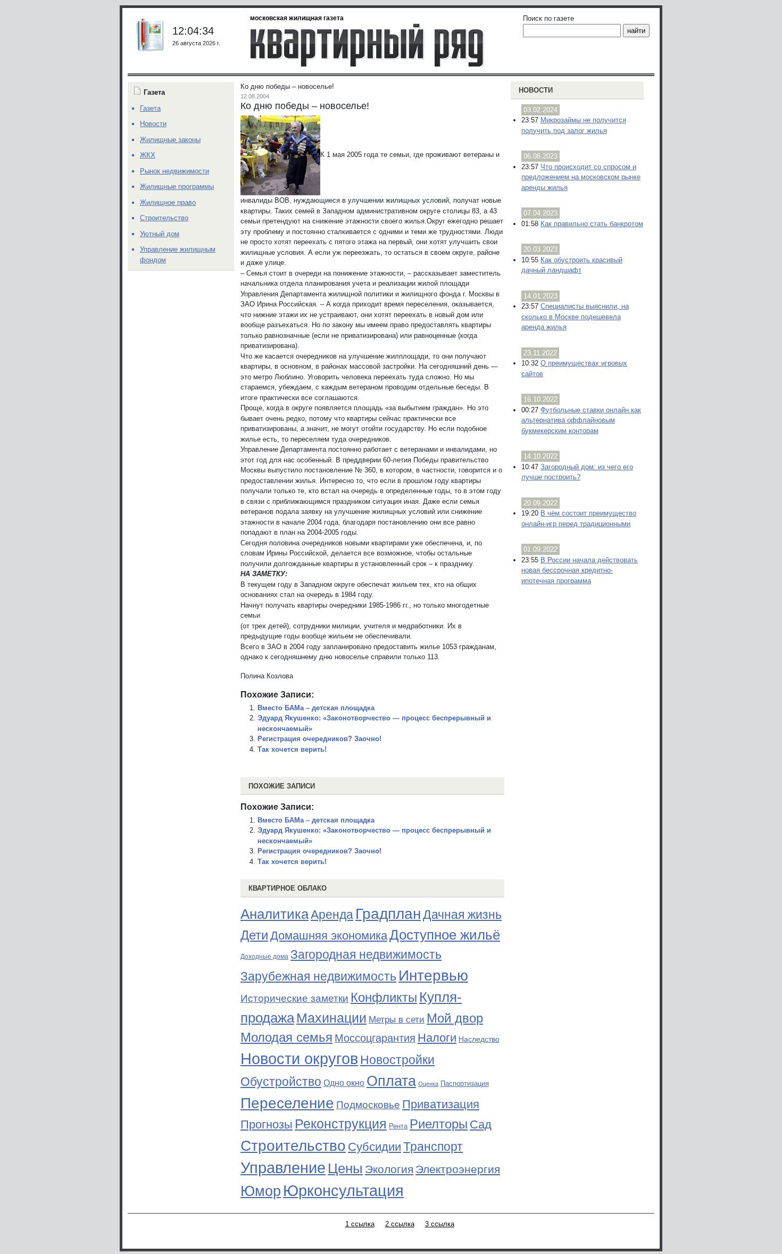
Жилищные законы (170, 140)
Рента (398, 1126)
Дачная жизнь (462, 914)
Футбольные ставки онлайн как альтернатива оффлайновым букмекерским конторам (581, 420)
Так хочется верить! (292, 749)
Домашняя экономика (328, 935)
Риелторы (439, 1124)
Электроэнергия (457, 1169)
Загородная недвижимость (366, 954)
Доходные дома (264, 956)
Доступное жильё (444, 935)
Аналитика (274, 914)
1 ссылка (360, 1224)
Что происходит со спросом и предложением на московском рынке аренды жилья (580, 177)
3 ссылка (439, 1224)
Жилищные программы (177, 186)
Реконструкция (341, 1123)
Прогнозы (266, 1124)
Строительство (293, 1145)
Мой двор (455, 1018)
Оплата (391, 1081)
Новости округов (299, 1058)
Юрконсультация (343, 1190)
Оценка (428, 1084)
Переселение (287, 1103)
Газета (150, 108)
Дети (254, 935)
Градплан (388, 914)
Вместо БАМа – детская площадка (316, 708)
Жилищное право (168, 202)
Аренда (332, 914)
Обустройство (280, 1082)
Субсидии (374, 1146)
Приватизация (440, 1104)
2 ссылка (399, 1224)
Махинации (331, 1018)
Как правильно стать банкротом (591, 224)
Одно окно (343, 1082)
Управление (283, 1167)
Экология (389, 1169)
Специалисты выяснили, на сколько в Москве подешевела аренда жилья (575, 316)
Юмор (260, 1191)
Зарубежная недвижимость (318, 976)
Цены (345, 1168)
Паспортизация (464, 1083)
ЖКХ (147, 155)
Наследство (479, 1039)
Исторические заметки (294, 998)
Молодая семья (286, 1037)
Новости (536, 90)
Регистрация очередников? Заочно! (319, 739)
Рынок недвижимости (174, 171)
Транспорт (433, 1146)
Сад (481, 1124)
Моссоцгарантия (375, 1038)
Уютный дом (159, 234)
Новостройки (397, 1060)
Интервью (433, 975)
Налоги (437, 1037)
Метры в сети (397, 1020)
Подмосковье (368, 1104)
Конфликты (384, 997)
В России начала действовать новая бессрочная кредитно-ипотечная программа (579, 570)
